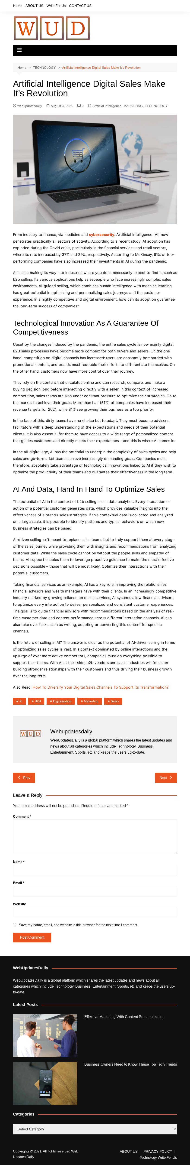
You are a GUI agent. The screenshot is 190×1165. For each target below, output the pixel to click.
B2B (38, 701)
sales (115, 701)
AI (20, 701)
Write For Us (56, 6)
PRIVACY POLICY (157, 1151)
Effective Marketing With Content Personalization (124, 1017)
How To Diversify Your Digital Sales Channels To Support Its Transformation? (100, 687)
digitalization (62, 701)
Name (19, 862)
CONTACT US (80, 6)
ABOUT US (34, 6)
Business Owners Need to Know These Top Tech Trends (130, 1064)
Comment (22, 816)
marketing (91, 701)
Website (19, 904)
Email (18, 883)
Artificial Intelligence (106, 106)
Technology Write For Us (158, 1157)
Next (163, 778)
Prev (26, 778)
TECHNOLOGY (156, 106)
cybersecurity (101, 234)
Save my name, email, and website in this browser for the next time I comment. (78, 925)
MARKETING (133, 106)
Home (17, 6)
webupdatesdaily (29, 106)
